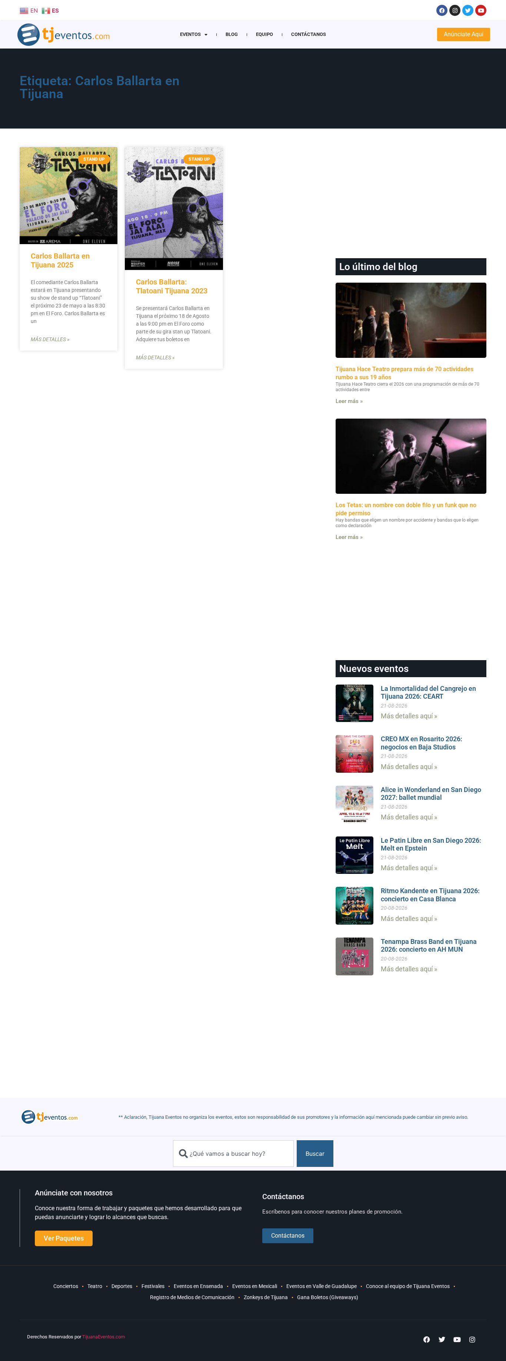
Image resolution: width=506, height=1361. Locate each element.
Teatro (94, 1286)
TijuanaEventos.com (103, 1337)
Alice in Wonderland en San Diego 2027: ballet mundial (431, 794)
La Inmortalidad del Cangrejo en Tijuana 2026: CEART (428, 693)
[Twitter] (467, 10)
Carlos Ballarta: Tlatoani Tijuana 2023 (171, 286)
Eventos (190, 34)
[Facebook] (441, 10)
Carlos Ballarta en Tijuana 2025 (60, 260)
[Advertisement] (342, 91)
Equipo (264, 34)
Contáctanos (308, 34)
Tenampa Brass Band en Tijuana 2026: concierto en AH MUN (429, 946)
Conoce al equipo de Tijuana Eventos (408, 1286)
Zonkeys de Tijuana (266, 1297)
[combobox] (233, 1153)
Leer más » (349, 401)
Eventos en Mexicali (254, 1286)
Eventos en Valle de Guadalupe (321, 1286)
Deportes (121, 1286)
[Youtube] (480, 10)
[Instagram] (454, 10)
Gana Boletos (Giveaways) (327, 1297)
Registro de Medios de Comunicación (192, 1297)
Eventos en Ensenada (198, 1286)
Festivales (153, 1286)
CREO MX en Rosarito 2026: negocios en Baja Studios (421, 743)
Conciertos (65, 1286)
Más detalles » (50, 339)
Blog (232, 34)
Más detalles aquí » (409, 716)
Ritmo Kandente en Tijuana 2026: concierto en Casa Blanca (430, 895)
